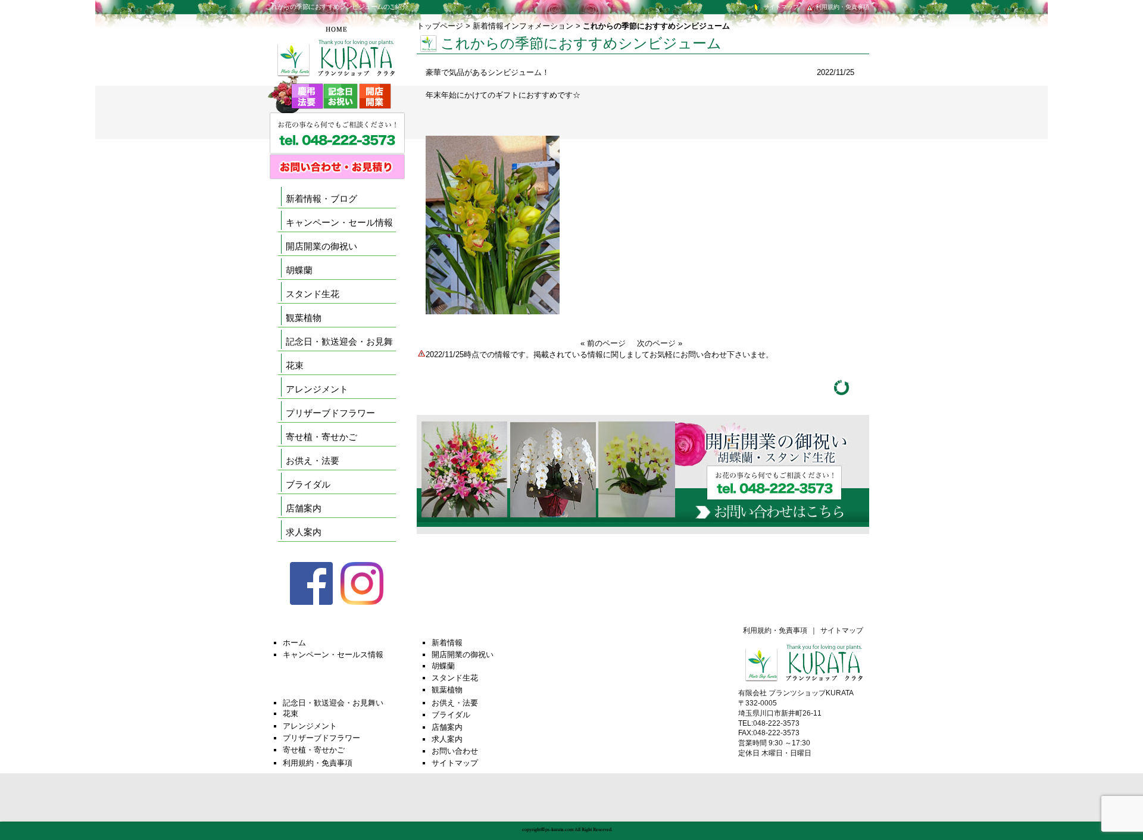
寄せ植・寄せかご (321, 437)
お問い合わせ (455, 751)
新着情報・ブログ (321, 198)
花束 (295, 365)
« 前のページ (603, 343)
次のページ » (659, 343)
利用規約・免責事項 (841, 7)
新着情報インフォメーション (523, 25)
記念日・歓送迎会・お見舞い (333, 702)
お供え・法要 (312, 460)
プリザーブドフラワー (330, 413)
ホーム (294, 642)
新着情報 (447, 642)
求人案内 (303, 532)
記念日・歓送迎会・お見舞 (339, 341)
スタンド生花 (312, 294)
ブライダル (308, 484)
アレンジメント (317, 389)
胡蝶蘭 (299, 270)
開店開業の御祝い (321, 246)
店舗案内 (303, 508)
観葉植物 (303, 318)
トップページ (440, 25)
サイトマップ (780, 7)
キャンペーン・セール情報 (339, 222)
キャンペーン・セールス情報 (333, 654)
